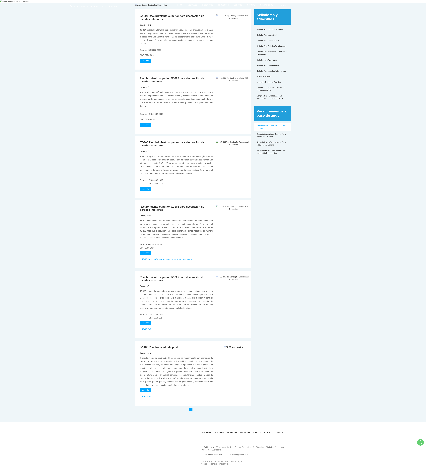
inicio (179, 5)
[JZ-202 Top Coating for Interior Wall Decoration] (233, 208)
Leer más (145, 61)
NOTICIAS (267, 432)
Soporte (238, 5)
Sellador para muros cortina (268, 35)
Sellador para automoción (267, 60)
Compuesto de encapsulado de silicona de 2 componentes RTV (270, 97)
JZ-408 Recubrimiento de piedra (160, 347)
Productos (207, 5)
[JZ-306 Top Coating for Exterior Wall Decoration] (233, 143)
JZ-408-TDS (146, 396)
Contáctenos (266, 5)
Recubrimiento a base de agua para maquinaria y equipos (271, 143)
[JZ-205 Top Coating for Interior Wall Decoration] (233, 79)
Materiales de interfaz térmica (269, 82)
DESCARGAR (206, 432)
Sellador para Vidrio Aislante (268, 41)
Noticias (251, 5)
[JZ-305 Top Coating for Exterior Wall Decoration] (233, 278)
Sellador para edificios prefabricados (271, 46)
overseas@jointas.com (239, 455)
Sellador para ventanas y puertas (270, 29)
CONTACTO (279, 432)
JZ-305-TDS (146, 329)
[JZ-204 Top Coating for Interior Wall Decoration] (233, 17)
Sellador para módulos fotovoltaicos (271, 71)
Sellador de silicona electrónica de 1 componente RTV (271, 89)
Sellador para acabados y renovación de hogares (272, 53)
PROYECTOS (245, 432)
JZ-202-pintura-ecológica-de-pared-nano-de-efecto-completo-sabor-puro (168, 259)
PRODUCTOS (232, 432)
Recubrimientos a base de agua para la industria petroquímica (272, 151)
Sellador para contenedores (268, 65)
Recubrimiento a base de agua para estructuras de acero (271, 135)
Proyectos (223, 5)
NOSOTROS (219, 432)
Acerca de (192, 5)
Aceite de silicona (264, 77)
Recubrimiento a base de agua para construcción (271, 127)
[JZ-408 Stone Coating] (233, 347)
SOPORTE (257, 432)
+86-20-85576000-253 (213, 455)
